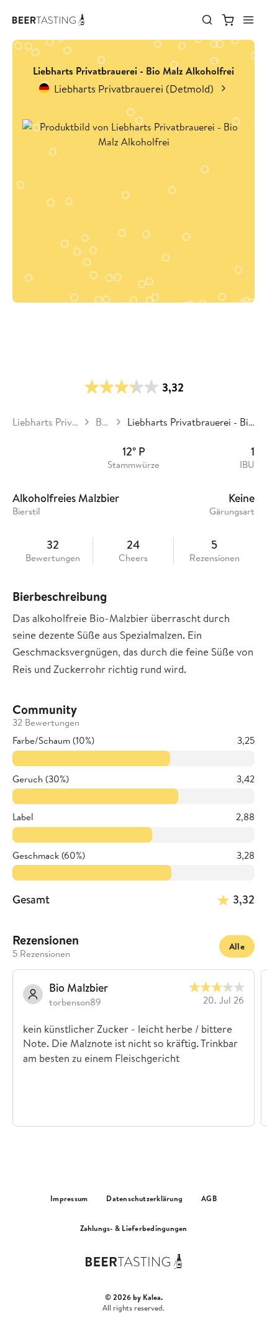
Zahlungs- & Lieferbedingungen (134, 1228)
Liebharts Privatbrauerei (45, 422)
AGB (209, 1199)
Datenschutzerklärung (144, 1199)
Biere (103, 422)
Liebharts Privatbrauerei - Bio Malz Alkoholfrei (191, 422)
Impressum (69, 1199)
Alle (237, 946)
